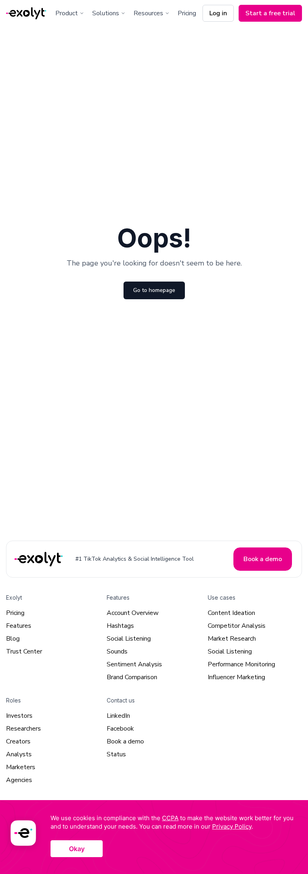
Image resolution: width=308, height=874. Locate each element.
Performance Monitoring (241, 664)
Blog (13, 638)
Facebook (120, 728)
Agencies (19, 780)
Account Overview (132, 613)
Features (18, 625)
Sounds (117, 651)
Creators (18, 741)
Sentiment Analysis (134, 664)
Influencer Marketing (236, 677)
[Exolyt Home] (39, 558)
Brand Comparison (132, 677)
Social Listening (129, 638)
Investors (19, 715)
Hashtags (120, 625)
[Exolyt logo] (26, 13)
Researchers (23, 728)
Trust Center (24, 651)
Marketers (20, 767)
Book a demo (125, 741)
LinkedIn (118, 715)
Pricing (187, 13)
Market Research (232, 638)
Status (116, 754)
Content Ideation (231, 613)
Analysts (19, 754)
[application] (154, 837)
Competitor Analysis (236, 625)
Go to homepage (154, 290)
